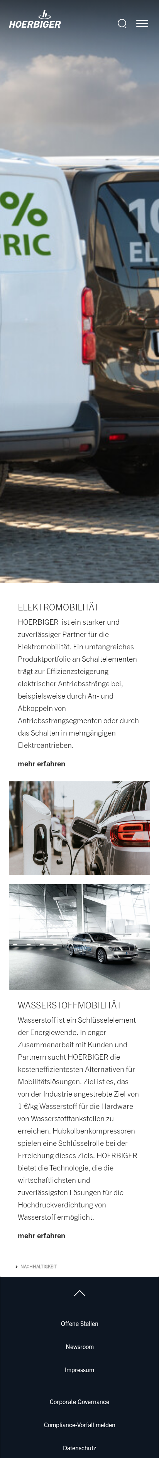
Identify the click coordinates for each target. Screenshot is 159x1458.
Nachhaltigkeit (38, 1266)
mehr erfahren (41, 763)
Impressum (79, 1369)
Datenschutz (79, 1447)
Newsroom (80, 1346)
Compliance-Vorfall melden (79, 1424)
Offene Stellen (79, 1323)
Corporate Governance (79, 1401)
